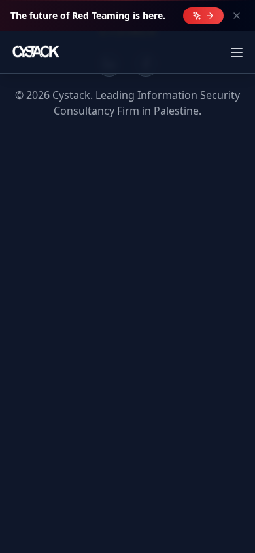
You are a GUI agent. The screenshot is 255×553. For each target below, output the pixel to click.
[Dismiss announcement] (237, 16)
